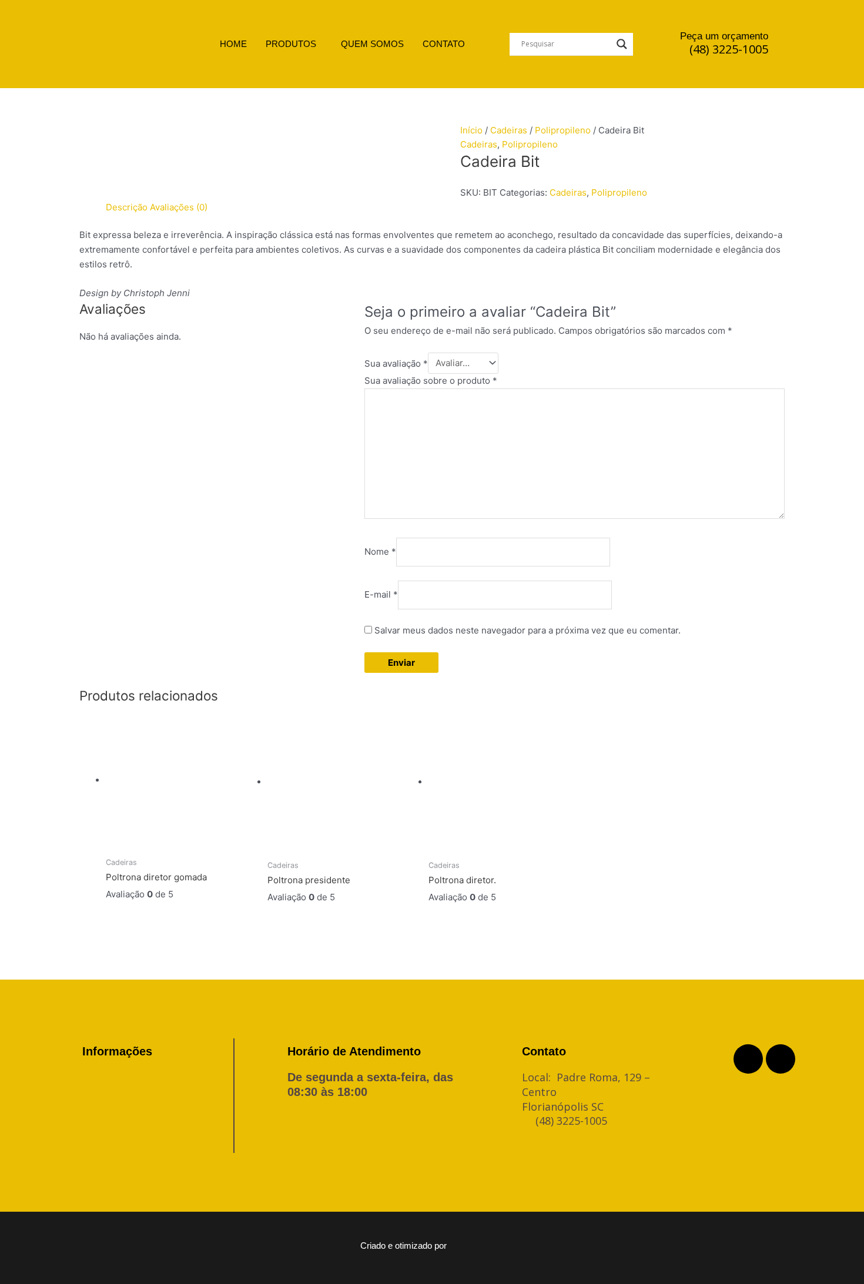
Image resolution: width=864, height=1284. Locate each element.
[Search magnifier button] (622, 44)
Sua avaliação (396, 362)
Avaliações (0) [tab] (178, 207)
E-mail (381, 594)
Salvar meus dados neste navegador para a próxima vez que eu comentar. (527, 630)
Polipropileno (563, 130)
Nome (380, 551)
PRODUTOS (291, 44)
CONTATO (444, 44)
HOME (233, 44)
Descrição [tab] (127, 207)
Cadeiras (508, 130)
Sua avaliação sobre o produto (430, 380)
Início (471, 130)
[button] (293, 44)
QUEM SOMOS (372, 44)
